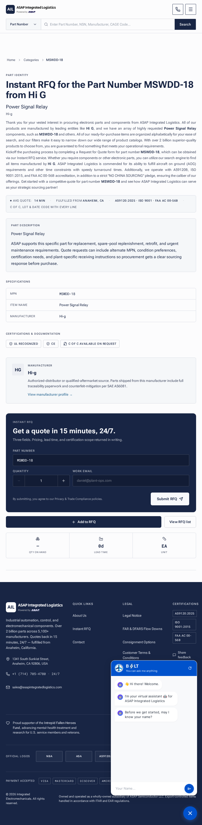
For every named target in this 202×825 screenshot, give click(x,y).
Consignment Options (139, 642)
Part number (24, 450)
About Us (79, 615)
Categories (31, 60)
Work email (83, 471)
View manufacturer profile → (50, 394)
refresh (189, 668)
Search (185, 24)
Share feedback (184, 655)
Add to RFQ (86, 522)
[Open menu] (190, 9)
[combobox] (108, 24)
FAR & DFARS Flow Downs (142, 629)
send (189, 788)
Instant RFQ (82, 629)
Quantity (21, 471)
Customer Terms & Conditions (137, 655)
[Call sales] (177, 9)
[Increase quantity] (63, 480)
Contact (78, 642)
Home (11, 60)
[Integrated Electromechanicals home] (31, 9)
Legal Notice (132, 615)
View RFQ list (180, 522)
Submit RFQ (167, 499)
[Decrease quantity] (19, 480)
